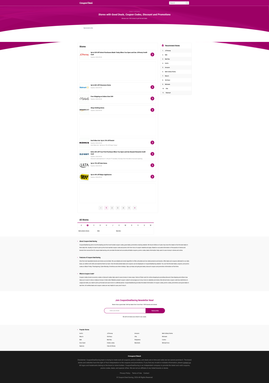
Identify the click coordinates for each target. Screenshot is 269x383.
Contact (146, 373)
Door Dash (82, 343)
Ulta (165, 88)
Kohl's (165, 63)
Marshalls (137, 343)
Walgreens (137, 339)
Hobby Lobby (111, 343)
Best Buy (166, 59)
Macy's (165, 76)
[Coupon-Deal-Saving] (86, 2)
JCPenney (166, 50)
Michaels (166, 84)
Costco (164, 339)
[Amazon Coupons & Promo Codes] (84, 110)
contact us (187, 363)
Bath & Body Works (169, 71)
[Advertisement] (134, 33)
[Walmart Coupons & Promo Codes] (84, 87)
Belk (164, 55)
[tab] (81, 225)
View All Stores (111, 346)
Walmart (166, 93)
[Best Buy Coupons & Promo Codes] (84, 177)
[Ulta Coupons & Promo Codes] (84, 165)
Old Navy (166, 80)
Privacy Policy (125, 373)
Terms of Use (137, 373)
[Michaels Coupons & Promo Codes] (84, 99)
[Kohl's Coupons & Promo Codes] (84, 143)
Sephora (81, 346)
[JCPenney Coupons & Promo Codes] (84, 54)
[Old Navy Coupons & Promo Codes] (84, 154)
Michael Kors (165, 343)
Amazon (166, 67)
